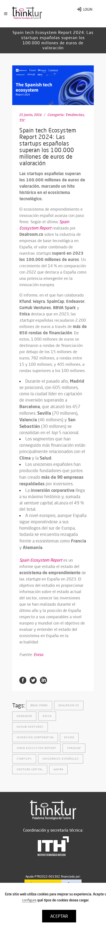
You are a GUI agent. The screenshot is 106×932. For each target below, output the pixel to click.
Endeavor (24, 716)
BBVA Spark (39, 705)
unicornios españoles (60, 758)
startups (24, 758)
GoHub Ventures (30, 726)
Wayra (58, 769)
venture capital (30, 769)
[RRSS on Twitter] (33, 680)
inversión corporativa (35, 737)
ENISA (47, 716)
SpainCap (74, 748)
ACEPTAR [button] (59, 916)
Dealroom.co (68, 705)
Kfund (69, 737)
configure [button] (29, 900)
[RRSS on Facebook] (22, 680)
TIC (22, 120)
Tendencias (75, 115)
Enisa (38, 654)
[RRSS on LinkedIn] (43, 680)
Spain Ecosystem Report (36, 748)
